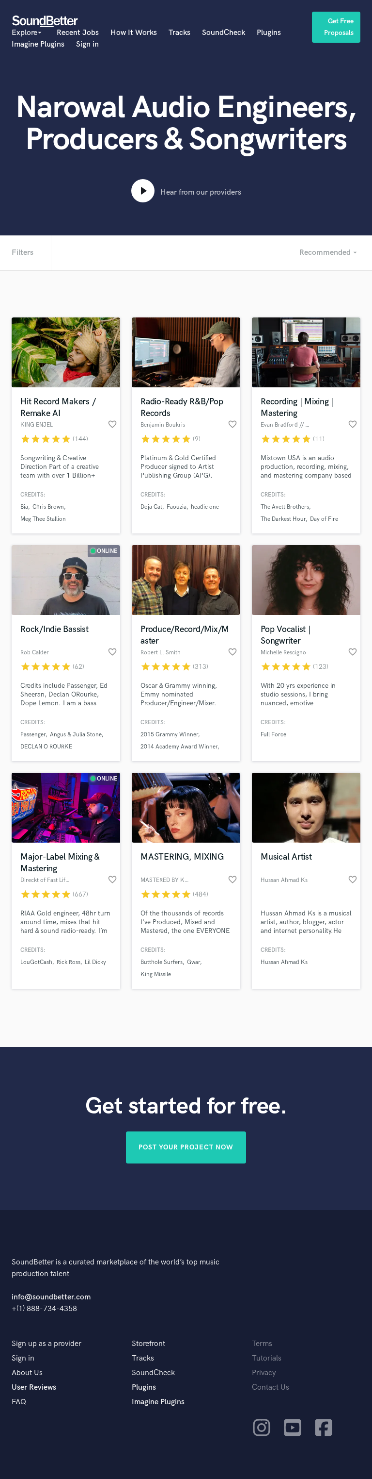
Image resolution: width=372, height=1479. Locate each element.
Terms (262, 1343)
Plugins (269, 32)
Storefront (148, 1343)
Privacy (264, 1373)
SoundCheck (223, 32)
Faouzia (176, 507)
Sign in (87, 44)
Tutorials (266, 1358)
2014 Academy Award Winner (178, 746)
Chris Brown (48, 507)
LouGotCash (36, 962)
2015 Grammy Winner (169, 734)
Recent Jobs (78, 32)
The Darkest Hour (283, 519)
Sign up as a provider (46, 1343)
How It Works (133, 32)
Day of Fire (324, 519)
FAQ (19, 1402)
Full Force (273, 734)
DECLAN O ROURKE (46, 746)
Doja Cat (151, 507)
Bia (24, 507)
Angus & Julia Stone (76, 734)
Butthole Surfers (161, 962)
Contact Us (270, 1387)
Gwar (193, 962)
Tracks (179, 32)
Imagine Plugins (38, 44)
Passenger (33, 734)
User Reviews (34, 1387)
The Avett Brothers (285, 507)
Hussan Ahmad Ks (284, 962)
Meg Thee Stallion (43, 519)
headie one (205, 507)
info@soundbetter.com (51, 1297)
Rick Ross (68, 962)
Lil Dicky (95, 962)
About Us (27, 1373)
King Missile (155, 974)
